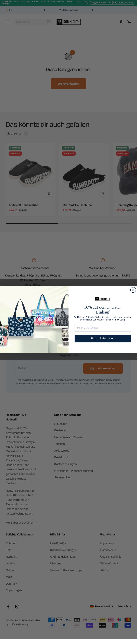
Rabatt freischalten (102, 338)
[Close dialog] (133, 290)
